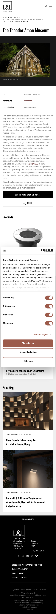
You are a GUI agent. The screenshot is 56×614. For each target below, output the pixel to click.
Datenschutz (38, 600)
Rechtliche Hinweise (22, 600)
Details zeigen (41, 334)
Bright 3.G (33, 164)
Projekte (14, 17)
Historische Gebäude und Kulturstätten (22, 19)
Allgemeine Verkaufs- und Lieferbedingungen (29, 606)
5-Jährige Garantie (20, 569)
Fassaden (28, 101)
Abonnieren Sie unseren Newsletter (27, 565)
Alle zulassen (28, 343)
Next (50, 39)
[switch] (49, 306)
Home (5, 17)
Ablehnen (28, 361)
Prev (5, 39)
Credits (30, 609)
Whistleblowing (37, 603)
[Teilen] (28, 203)
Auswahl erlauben (28, 352)
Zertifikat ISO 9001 (20, 577)
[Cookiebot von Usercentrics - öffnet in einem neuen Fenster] (41, 250)
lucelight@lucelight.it (37, 551)
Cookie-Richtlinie (22, 603)
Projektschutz (18, 573)
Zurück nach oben (28, 519)
